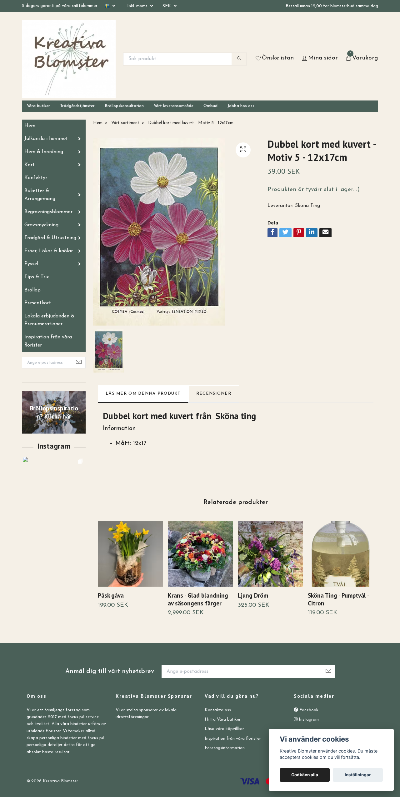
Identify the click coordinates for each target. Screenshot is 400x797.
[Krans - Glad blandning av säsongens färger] (200, 554)
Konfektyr (35, 177)
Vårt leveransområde (173, 106)
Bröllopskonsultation (124, 106)
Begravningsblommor (48, 211)
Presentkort (37, 303)
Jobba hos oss (241, 106)
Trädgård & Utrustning (50, 237)
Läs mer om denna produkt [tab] (143, 394)
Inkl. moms (138, 6)
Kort (29, 164)
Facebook (308, 710)
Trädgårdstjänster (77, 106)
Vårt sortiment (125, 123)
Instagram (308, 719)
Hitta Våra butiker (223, 719)
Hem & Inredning (43, 151)
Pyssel (31, 263)
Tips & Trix (36, 277)
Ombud (210, 106)
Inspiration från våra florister (48, 341)
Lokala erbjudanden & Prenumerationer (49, 320)
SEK (167, 6)
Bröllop (32, 290)
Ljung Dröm (253, 595)
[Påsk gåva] (130, 554)
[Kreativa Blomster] (69, 59)
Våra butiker (38, 106)
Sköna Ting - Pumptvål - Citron (338, 599)
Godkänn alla (304, 774)
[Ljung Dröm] (270, 554)
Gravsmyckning (41, 225)
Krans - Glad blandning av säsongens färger (198, 599)
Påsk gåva (111, 595)
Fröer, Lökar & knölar (48, 251)
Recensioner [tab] (213, 394)
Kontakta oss (218, 710)
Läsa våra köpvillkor (224, 729)
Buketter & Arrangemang (39, 195)
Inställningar (358, 774)
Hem (29, 125)
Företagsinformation (225, 748)
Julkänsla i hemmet (46, 138)
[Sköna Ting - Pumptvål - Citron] (340, 554)
